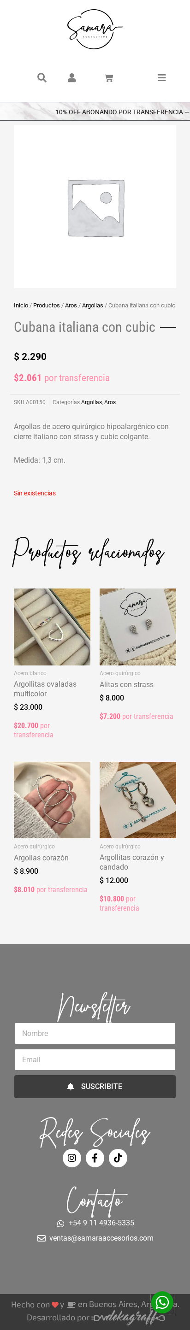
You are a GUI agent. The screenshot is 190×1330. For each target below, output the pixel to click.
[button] (42, 78)
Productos (46, 305)
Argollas (92, 305)
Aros (71, 305)
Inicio (21, 305)
